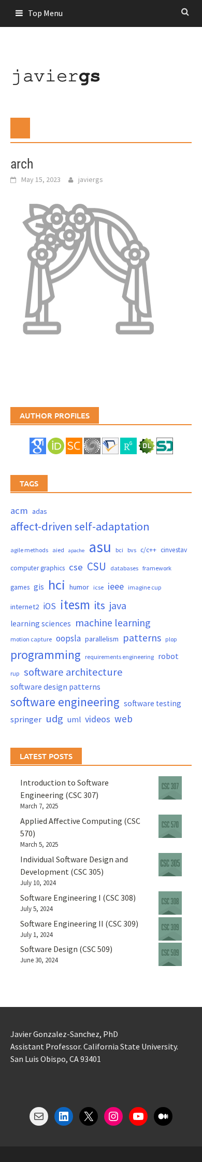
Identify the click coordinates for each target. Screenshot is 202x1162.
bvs (131, 550)
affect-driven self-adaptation (80, 526)
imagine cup (145, 587)
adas (39, 511)
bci (119, 550)
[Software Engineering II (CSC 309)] (170, 929)
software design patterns (55, 686)
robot (168, 656)
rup (15, 673)
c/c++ (148, 549)
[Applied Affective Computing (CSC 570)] (170, 826)
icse (98, 587)
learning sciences (40, 623)
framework (156, 568)
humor (79, 587)
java (117, 605)
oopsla (68, 638)
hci (56, 584)
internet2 (24, 606)
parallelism (102, 638)
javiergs (90, 179)
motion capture (31, 639)
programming (45, 654)
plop (171, 639)
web (123, 718)
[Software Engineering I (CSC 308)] (170, 903)
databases (124, 568)
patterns (142, 637)
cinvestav (174, 549)
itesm (75, 604)
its (99, 605)
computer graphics (37, 568)
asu (100, 546)
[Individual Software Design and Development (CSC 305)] (170, 864)
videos (97, 719)
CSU (96, 566)
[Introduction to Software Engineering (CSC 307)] (170, 788)
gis (39, 587)
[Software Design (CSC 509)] (170, 954)
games (20, 587)
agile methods (29, 550)
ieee (116, 586)
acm (19, 510)
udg (54, 718)
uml (74, 719)
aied (58, 550)
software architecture (73, 672)
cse (76, 567)
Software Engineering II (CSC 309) (79, 923)
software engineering (65, 701)
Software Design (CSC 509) (66, 949)
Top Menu (45, 13)
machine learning (113, 622)
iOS (49, 606)
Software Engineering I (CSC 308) (78, 897)
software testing (152, 703)
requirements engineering (119, 657)
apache (76, 550)
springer (25, 719)
